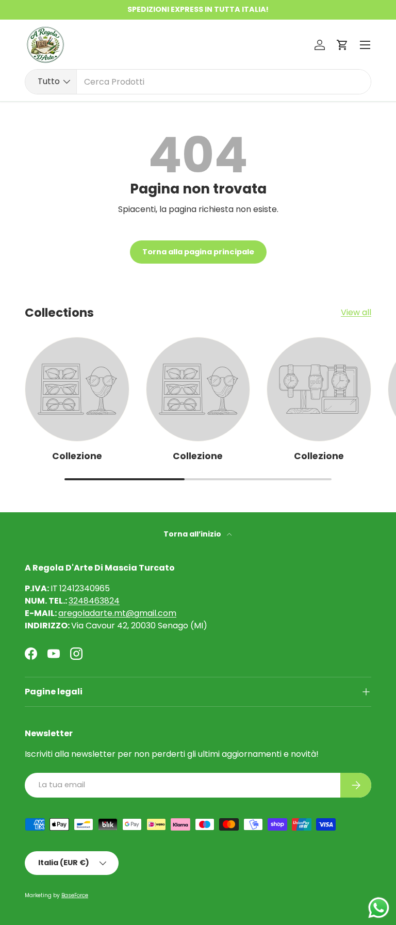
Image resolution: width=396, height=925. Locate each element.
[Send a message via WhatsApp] (379, 908)
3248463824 (94, 601)
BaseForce (74, 895)
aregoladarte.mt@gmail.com (117, 613)
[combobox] (198, 82)
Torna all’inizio (193, 534)
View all (356, 312)
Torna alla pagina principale (198, 252)
